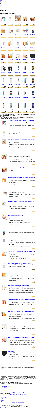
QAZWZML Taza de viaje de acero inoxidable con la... (10, 97)
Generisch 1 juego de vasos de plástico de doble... (17, 47)
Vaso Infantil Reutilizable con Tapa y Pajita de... (32, 34)
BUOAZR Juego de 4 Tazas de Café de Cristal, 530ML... (25, 22)
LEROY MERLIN (19, 394)
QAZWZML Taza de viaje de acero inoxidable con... (17, 72)
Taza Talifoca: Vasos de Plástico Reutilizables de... (3, 22)
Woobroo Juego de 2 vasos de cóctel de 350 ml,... (10, 47)
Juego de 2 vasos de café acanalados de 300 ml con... (10, 34)
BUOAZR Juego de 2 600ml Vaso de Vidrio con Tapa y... (18, 22)
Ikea (4, 383)
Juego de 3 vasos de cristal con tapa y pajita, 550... (32, 22)
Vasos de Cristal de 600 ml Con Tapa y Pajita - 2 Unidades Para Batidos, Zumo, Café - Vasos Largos (18, 285)
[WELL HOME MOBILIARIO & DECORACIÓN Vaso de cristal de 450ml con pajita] (10, 18)
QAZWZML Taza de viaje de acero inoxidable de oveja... (25, 72)
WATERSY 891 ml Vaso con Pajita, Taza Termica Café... (3, 47)
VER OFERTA (3, 62)
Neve (0, 397)
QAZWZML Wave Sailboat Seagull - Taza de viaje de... (3, 97)
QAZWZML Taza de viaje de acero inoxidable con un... (32, 72)
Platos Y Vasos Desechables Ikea (4, 387)
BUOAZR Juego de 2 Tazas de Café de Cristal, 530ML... (25, 59)
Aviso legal (2, 398)
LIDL (22, 394)
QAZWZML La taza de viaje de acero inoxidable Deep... (25, 109)
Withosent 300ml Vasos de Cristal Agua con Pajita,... (17, 59)
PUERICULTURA (22, 392)
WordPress (5, 397)
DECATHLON (14, 394)
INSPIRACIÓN (13, 392)
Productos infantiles (3, 7)
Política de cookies (2, 399)
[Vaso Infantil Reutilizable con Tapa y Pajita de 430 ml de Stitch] (32, 30)
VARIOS (19, 392)
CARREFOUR (10, 394)
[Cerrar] (1, 2)
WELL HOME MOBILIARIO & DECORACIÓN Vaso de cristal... (10, 22)
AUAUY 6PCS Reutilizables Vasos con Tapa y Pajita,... (25, 34)
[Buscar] (5, 1)
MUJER (16, 392)
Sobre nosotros (2, 400)
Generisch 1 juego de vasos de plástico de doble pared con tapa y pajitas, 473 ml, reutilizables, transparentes (19, 263)
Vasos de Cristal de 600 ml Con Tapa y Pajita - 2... (32, 47)
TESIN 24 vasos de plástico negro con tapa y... (32, 59)
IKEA (16, 394)
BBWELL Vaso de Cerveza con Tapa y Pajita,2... (25, 47)
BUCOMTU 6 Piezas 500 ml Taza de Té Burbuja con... (10, 59)
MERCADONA (25, 394)
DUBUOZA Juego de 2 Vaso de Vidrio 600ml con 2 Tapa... (3, 34)
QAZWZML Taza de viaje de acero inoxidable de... (32, 109)
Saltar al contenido (1, 0)
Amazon (33, 114)
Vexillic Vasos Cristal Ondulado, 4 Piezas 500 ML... (3, 59)
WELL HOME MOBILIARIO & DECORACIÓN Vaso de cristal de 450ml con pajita (17, 131)
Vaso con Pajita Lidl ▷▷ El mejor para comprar (5, 386)
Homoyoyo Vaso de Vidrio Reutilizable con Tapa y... (10, 72)
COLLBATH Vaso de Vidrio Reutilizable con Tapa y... (3, 72)
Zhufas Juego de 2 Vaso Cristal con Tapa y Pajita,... (17, 34)
